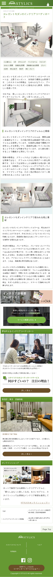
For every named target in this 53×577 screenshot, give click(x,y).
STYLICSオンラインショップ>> (35, 503)
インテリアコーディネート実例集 (13, 519)
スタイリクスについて (13, 545)
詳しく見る (25, 390)
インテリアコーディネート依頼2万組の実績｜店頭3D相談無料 (39, 511)
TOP (4, 511)
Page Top (47, 529)
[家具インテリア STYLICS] (20, 3)
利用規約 (13, 551)
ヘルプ (39, 545)
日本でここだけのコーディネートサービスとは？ (26, 568)
